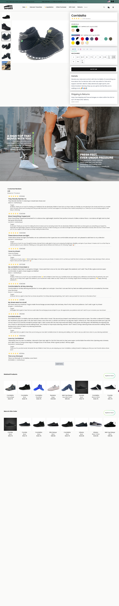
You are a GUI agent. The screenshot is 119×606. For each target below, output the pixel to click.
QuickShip (74, 26)
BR (87, 49)
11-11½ (113, 57)
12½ (78, 61)
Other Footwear (61, 7)
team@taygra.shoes (28, 1)
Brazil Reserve (76, 35)
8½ (100, 57)
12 (73, 61)
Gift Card (72, 7)
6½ (87, 57)
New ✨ (25, 7)
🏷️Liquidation (49, 7)
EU (84, 49)
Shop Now (74, 1)
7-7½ (91, 57)
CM (91, 49)
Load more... (59, 364)
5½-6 (82, 57)
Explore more (109, 376)
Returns (80, 7)
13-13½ (82, 61)
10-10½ (109, 57)
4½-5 (78, 57)
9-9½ (104, 57)
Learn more (75, 102)
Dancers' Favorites (36, 7)
